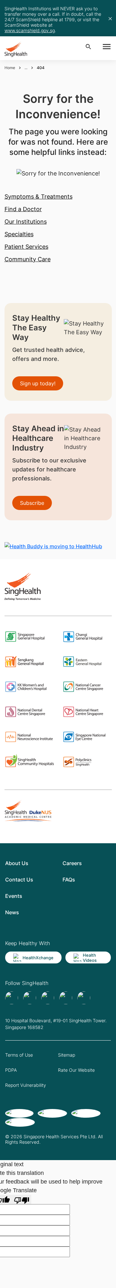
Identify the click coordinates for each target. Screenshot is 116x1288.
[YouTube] (83, 997)
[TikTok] (29, 997)
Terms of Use (19, 1055)
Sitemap (66, 1055)
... (25, 67)
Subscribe (32, 503)
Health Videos (90, 958)
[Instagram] (65, 997)
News (12, 912)
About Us (16, 863)
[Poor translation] (21, 1199)
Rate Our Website (76, 1070)
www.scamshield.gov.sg (30, 30)
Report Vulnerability (25, 1085)
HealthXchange (38, 957)
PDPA (11, 1070)
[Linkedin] (47, 997)
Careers (72, 863)
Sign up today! (37, 383)
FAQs (69, 879)
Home (10, 67)
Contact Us (19, 879)
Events (13, 896)
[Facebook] (11, 997)
